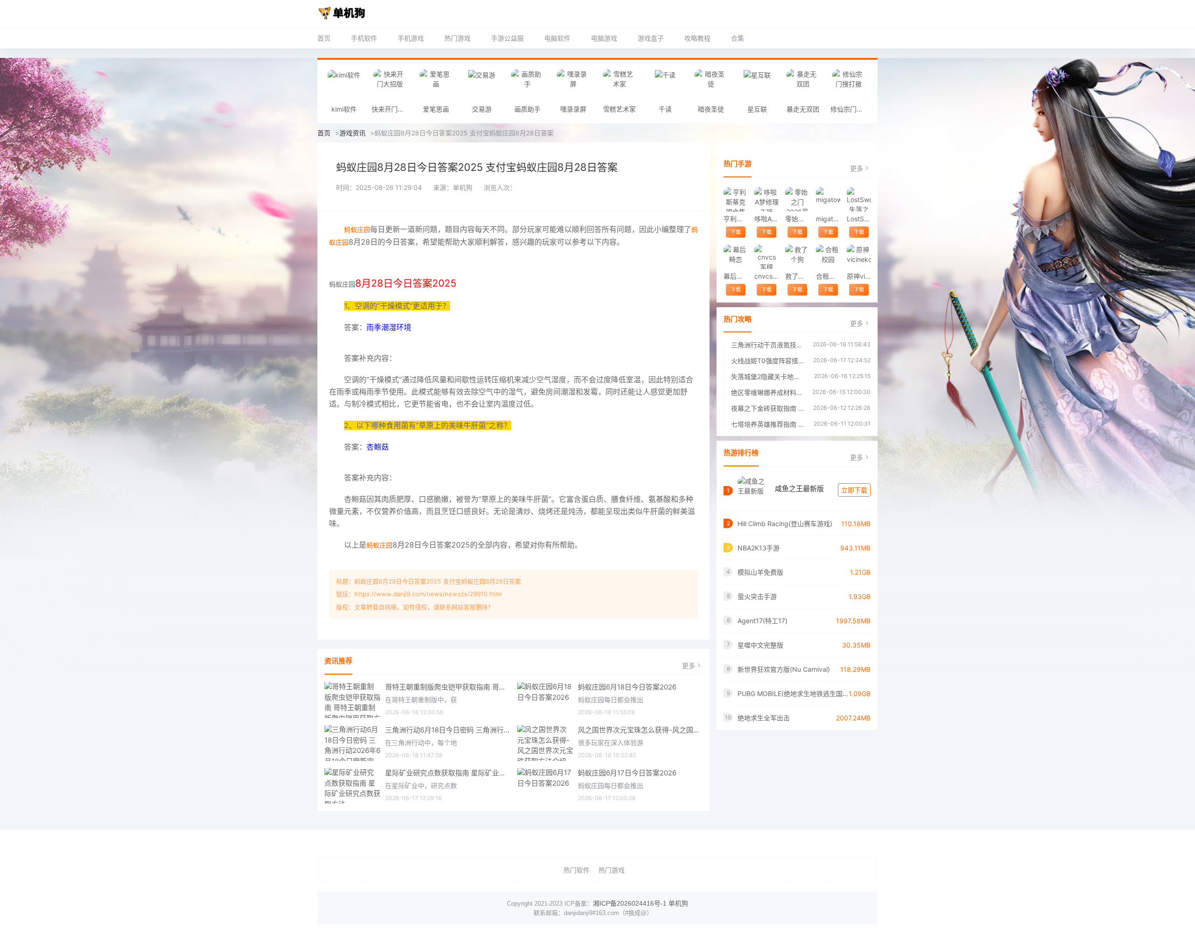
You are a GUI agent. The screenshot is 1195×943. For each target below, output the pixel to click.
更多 (688, 665)
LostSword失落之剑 (859, 219)
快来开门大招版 (392, 109)
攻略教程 (697, 38)
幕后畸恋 (735, 276)
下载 (736, 232)
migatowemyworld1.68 (828, 219)
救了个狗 (797, 276)
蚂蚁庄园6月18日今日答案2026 (627, 687)
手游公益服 (507, 38)
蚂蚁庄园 (357, 229)
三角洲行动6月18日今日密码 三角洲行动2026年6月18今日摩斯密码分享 (447, 729)
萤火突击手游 (757, 596)
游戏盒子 (651, 38)
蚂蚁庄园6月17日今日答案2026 (627, 772)
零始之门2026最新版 (797, 219)
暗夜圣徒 (711, 109)
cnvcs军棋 (766, 276)
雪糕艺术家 (619, 109)
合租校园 (828, 276)
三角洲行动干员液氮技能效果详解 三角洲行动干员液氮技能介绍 (767, 345)
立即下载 (854, 490)
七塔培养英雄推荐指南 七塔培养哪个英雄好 (767, 424)
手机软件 (364, 38)
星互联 (757, 109)
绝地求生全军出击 (764, 718)
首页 (323, 38)
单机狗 (678, 903)
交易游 (482, 109)
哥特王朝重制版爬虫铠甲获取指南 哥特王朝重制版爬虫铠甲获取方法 (447, 687)
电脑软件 (557, 38)
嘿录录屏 (573, 109)
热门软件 (576, 870)
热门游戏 (457, 38)
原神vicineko (859, 276)
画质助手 (527, 109)
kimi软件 (344, 109)
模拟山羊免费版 (760, 572)
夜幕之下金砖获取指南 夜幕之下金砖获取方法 (767, 408)
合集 (737, 38)
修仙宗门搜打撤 (851, 109)
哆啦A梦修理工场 (766, 219)
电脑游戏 (604, 38)
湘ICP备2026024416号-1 (630, 903)
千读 (665, 109)
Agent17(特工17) (762, 621)
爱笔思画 (436, 109)
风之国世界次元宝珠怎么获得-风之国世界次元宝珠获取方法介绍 (640, 729)
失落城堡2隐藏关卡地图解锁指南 (768, 376)
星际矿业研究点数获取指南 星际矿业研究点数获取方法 (447, 772)
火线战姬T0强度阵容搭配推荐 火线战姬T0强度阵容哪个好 (767, 361)
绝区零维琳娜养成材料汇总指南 (767, 392)
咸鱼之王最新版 (799, 488)
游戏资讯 (352, 133)
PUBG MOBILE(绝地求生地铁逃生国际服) (793, 693)
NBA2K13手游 (759, 548)
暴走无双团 (803, 109)
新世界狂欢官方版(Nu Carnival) (784, 669)
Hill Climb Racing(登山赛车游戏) (785, 524)
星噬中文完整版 (760, 645)
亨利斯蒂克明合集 (735, 219)
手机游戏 (411, 38)
